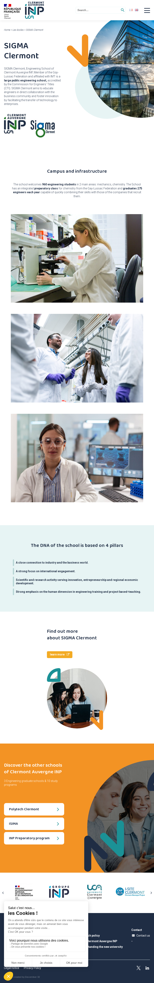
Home (7, 30)
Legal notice (11, 968)
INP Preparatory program (29, 838)
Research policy (89, 935)
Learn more (57, 654)
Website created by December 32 (22, 977)
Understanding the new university (100, 946)
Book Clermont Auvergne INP (97, 941)
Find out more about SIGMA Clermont (72, 634)
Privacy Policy (32, 968)
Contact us (143, 935)
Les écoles (18, 30)
